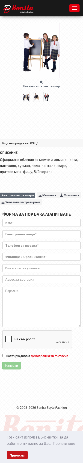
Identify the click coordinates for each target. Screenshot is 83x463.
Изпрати (11, 365)
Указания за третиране (23, 202)
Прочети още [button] (64, 443)
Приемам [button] (17, 455)
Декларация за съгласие (49, 356)
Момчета (49, 195)
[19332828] (48, 95)
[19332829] (38, 95)
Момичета (71, 195)
